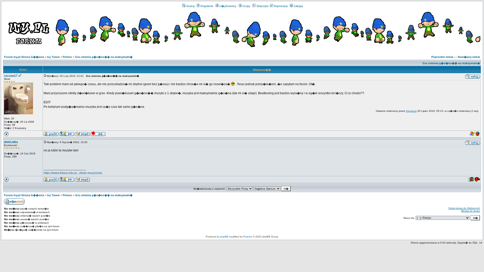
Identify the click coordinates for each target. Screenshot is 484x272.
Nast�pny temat (469, 56)
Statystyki (262, 6)
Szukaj (190, 6)
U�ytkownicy (227, 6)
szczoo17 (11, 76)
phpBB (224, 236)
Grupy (246, 6)
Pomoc (67, 56)
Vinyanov (411, 111)
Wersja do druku (470, 211)
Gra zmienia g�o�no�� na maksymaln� (104, 56)
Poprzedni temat (442, 56)
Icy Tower (53, 56)
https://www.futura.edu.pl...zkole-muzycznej (73, 173)
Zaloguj (298, 6)
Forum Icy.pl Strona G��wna (24, 56)
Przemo (247, 236)
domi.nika (11, 142)
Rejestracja (281, 6)
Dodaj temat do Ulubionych (464, 208)
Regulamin (206, 6)
